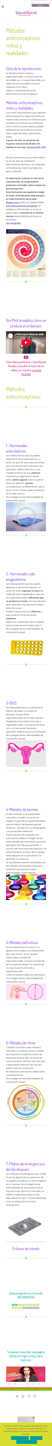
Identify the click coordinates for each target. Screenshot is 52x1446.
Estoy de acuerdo (19, 1438)
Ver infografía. (13, 223)
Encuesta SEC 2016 (36, 147)
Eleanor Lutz (12, 202)
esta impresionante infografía (21, 205)
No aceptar (36, 1438)
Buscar (40, 5)
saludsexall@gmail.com (29, 1404)
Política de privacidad (27, 1442)
